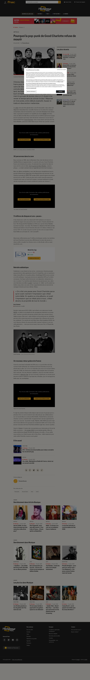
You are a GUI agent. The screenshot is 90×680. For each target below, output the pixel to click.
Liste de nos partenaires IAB (31, 88)
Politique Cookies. (60, 81)
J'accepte (60, 91)
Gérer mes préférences (31, 91)
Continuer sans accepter (61, 69)
